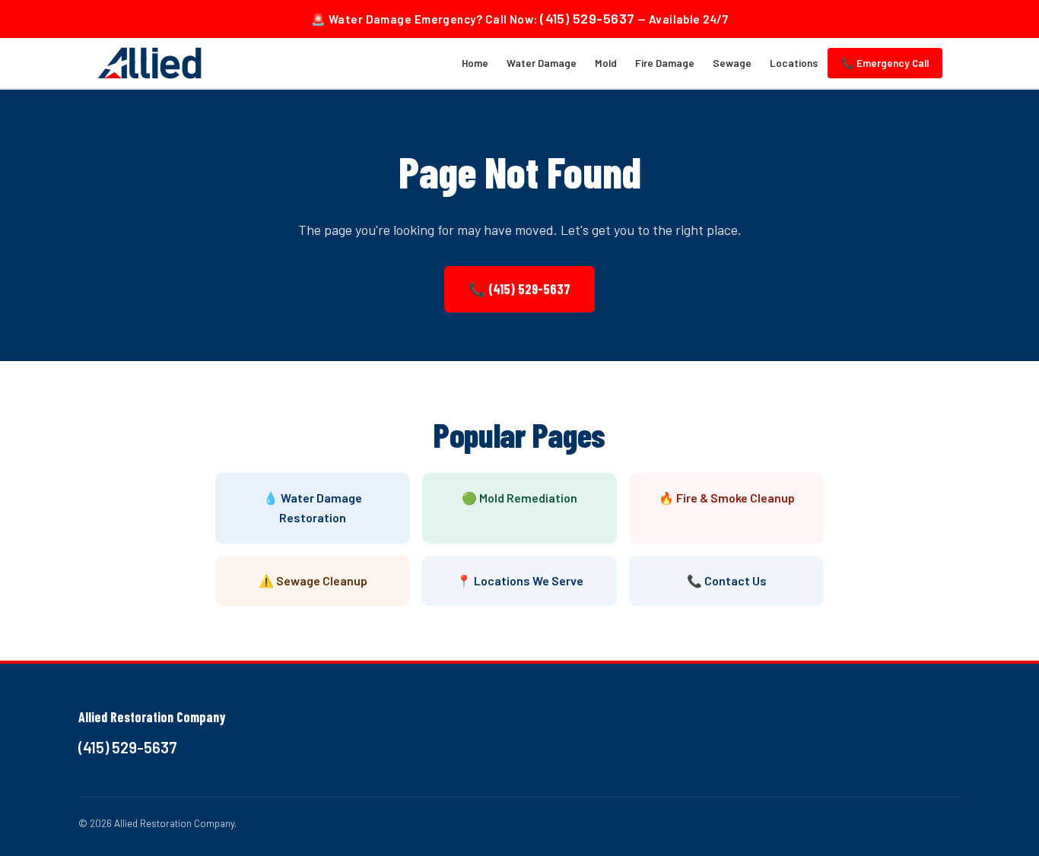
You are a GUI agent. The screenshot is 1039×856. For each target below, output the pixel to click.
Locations (794, 62)
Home (475, 62)
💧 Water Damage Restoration (312, 507)
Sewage (732, 62)
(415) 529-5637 (587, 18)
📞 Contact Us (727, 580)
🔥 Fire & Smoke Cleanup (727, 497)
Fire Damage (664, 62)
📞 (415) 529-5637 (519, 289)
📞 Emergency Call (885, 62)
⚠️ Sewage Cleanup (313, 580)
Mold (606, 62)
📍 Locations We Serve (519, 580)
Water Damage (542, 62)
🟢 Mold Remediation (519, 497)
